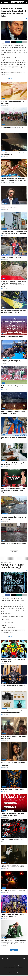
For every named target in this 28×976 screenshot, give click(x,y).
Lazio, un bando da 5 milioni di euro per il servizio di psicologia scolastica (12, 463)
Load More (14, 551)
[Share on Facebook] (7, 42)
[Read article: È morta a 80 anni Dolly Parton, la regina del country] (14, 674)
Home (2, 6)
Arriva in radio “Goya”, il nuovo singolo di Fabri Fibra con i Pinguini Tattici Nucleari (12, 866)
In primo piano (5, 254)
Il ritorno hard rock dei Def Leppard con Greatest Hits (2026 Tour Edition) (12, 968)
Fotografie (5, 513)
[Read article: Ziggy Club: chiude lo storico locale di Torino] (14, 880)
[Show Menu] (1, 2)
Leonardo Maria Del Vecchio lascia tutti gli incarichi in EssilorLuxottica (12, 207)
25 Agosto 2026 (5, 105)
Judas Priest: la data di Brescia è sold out (12, 790)
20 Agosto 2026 (5, 493)
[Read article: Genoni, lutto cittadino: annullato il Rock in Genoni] (14, 828)
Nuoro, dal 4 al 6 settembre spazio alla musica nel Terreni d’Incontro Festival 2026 (14, 711)
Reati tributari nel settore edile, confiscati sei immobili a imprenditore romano (13, 311)
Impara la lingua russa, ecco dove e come (12, 336)
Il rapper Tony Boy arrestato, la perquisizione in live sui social (13, 737)
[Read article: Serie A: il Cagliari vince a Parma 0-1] (14, 246)
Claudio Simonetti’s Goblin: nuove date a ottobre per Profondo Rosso (12, 814)
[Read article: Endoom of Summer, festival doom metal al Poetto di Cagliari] (14, 649)
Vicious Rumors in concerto (18, 630)
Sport (3, 98)
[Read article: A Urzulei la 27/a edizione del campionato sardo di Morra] (14, 91)
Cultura (4, 759)
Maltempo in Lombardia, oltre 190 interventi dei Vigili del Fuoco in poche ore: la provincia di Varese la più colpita (13, 180)
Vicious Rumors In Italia (7, 632)
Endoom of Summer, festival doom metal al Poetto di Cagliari (13, 660)
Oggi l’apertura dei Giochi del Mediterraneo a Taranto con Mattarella (13, 438)
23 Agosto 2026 (5, 259)
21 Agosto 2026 (5, 338)
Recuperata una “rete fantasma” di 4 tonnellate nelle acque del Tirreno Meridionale (13, 361)
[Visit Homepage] (14, 2)
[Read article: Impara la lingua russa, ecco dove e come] (14, 325)
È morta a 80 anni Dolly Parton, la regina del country (13, 686)
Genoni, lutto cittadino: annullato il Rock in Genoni (13, 840)
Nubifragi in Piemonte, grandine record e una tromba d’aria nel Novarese (13, 412)
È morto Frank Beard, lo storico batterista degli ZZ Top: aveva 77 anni (12, 915)
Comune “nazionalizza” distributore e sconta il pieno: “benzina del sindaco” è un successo (14, 232)
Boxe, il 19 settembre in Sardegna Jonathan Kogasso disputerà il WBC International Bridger (13, 490)
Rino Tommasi (5, 74)
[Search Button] (26, 2)
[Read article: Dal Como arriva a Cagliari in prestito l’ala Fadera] (14, 375)
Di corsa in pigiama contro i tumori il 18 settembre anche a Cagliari (12, 128)
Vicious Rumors (7, 630)
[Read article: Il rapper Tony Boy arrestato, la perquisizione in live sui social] (14, 726)
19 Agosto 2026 (5, 892)
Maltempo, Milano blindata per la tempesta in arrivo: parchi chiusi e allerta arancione (13, 544)
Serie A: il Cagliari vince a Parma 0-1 (11, 257)
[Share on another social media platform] (24, 42)
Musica (9, 562)
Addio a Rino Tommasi (9, 72)
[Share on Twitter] (13, 42)
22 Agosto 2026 (5, 288)
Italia (5, 6)
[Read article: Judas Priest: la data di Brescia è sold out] (14, 779)
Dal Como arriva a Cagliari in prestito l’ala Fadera (12, 386)
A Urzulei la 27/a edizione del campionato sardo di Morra (12, 102)
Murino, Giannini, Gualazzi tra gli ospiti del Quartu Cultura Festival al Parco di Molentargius (13, 764)
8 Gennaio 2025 (4, 19)
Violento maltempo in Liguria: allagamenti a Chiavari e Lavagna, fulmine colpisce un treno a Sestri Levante (14, 517)
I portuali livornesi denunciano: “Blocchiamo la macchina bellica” (13, 153)
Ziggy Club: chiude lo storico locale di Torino (13, 891)
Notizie (5, 562)
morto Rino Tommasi (19, 72)
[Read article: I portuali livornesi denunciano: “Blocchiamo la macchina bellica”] (14, 142)
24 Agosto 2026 (5, 235)
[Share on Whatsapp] (19, 42)
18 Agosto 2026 (5, 945)
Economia (4, 203)
